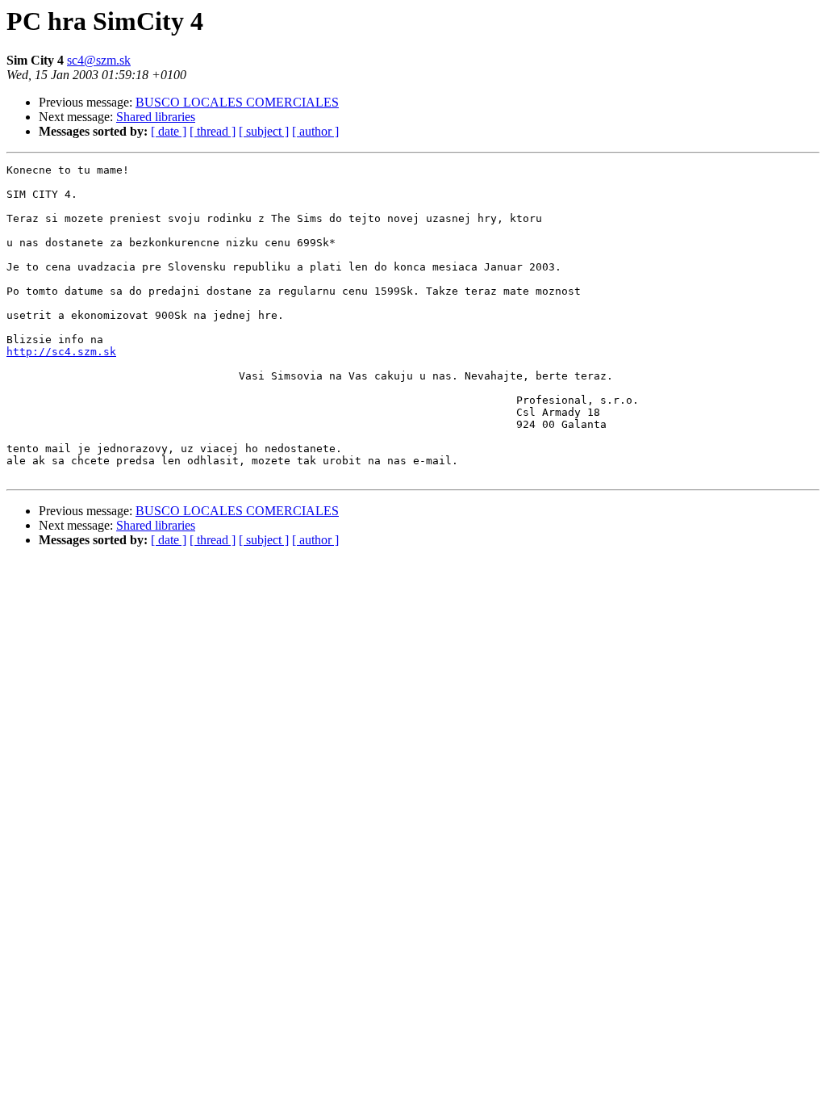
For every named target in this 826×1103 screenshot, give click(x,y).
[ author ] (315, 131)
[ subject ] (264, 131)
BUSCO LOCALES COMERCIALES (237, 102)
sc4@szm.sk (99, 60)
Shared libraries (155, 117)
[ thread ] (213, 131)
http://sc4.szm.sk (61, 352)
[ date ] (168, 131)
